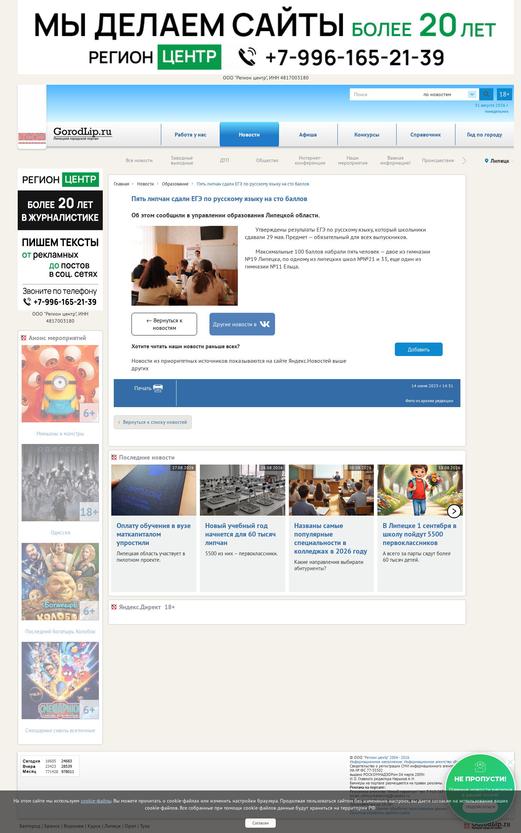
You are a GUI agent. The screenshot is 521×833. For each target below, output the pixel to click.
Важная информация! (395, 160)
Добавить (419, 349)
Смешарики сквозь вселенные (60, 718)
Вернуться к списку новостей (155, 422)
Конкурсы (366, 134)
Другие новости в (235, 324)
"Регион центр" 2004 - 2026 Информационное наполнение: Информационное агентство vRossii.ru (409, 759)
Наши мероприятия (353, 160)
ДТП (224, 160)
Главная (121, 184)
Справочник (425, 134)
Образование (175, 184)
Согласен (260, 823)
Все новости (139, 160)
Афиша (308, 134)
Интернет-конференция (310, 160)
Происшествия (438, 160)
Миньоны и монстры (66, 421)
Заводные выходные (182, 160)
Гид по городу (484, 134)
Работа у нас (190, 134)
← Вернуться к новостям (164, 324)
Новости (249, 134)
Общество (267, 160)
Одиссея (75, 520)
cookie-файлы (96, 801)
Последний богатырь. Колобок (60, 619)
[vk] (265, 324)
